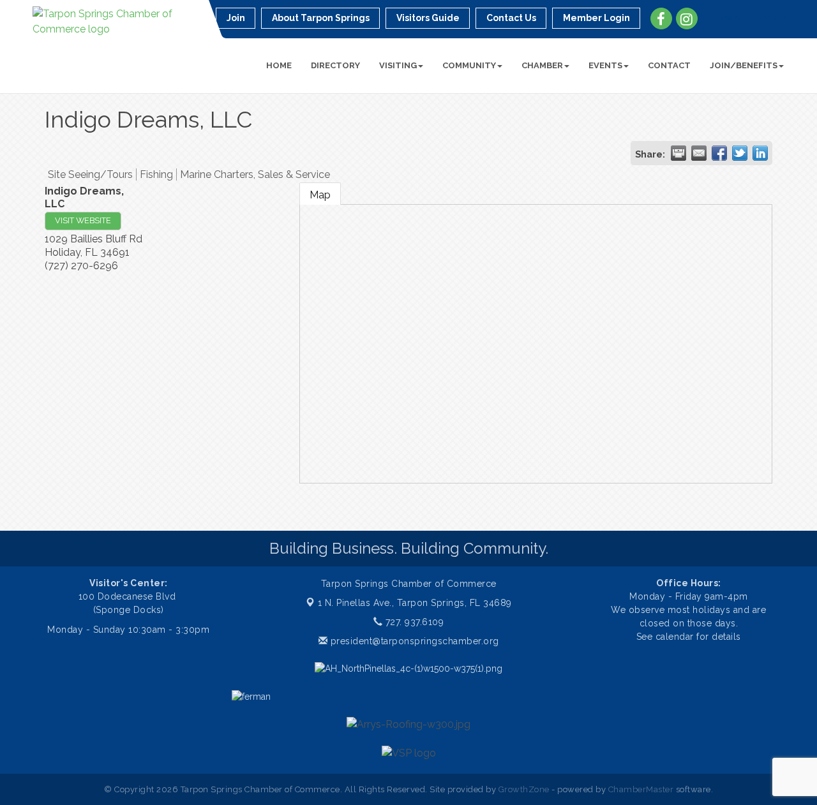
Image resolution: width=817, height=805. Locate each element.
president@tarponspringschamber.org (413, 641)
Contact (669, 65)
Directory (335, 65)
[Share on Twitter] (739, 153)
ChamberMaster (641, 789)
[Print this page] (678, 153)
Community (469, 65)
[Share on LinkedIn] (760, 153)
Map (320, 195)
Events (605, 65)
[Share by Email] (699, 153)
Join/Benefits (743, 65)
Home (279, 65)
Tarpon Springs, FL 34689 (415, 603)
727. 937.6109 (413, 622)
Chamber (542, 65)
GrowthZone (524, 789)
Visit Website (83, 220)
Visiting (398, 65)
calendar (676, 636)
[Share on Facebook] (719, 153)
